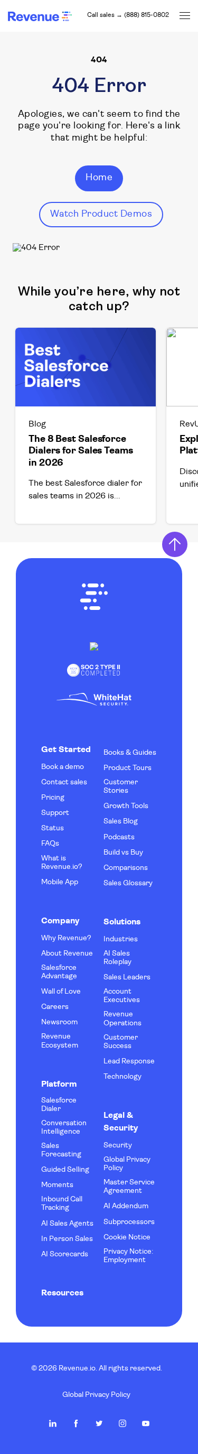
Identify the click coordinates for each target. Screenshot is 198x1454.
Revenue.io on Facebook (76, 1423)
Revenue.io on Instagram (122, 1423)
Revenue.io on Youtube (146, 1423)
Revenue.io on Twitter (99, 1423)
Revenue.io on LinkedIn (53, 1423)
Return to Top (174, 544)
